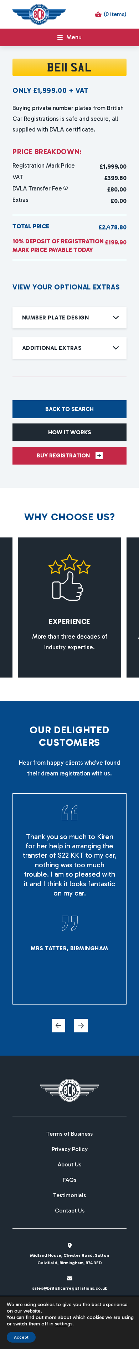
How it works (69, 432)
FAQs (69, 1180)
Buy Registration (63, 455)
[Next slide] (81, 1025)
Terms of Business (69, 1134)
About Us (69, 1164)
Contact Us (69, 1210)
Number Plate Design (55, 317)
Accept (21, 1337)
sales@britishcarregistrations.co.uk (69, 1288)
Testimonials (69, 1195)
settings (63, 1324)
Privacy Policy (70, 1149)
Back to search (69, 409)
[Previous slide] (58, 1025)
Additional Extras (52, 347)
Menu (74, 37)
